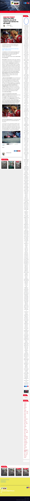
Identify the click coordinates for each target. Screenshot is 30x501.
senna (25, 445)
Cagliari (25, 410)
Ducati (25, 414)
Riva (24, 438)
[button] (28, 11)
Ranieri (25, 435)
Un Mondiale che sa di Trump (4, 163)
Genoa (25, 420)
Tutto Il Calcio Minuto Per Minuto (26, 451)
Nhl (24, 432)
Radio (25, 433)
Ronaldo (25, 439)
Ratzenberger (26, 436)
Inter (24, 423)
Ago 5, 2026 (18, 472)
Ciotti (27, 411)
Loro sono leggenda (25, 468)
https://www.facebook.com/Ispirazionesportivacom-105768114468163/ (5, 480)
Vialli (24, 454)
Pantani (27, 432)
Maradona (25, 429)
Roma (27, 438)
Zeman (25, 457)
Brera (25, 408)
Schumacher (25, 442)
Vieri (26, 454)
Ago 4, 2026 (25, 472)
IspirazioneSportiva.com (15, 6)
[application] (26, 391)
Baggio (25, 405)
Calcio (25, 411)
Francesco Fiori (9, 25)
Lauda (12, 26)
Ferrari (25, 417)
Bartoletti (25, 407)
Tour (24, 448)
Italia (26, 423)
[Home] (1, 11)
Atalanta (25, 404)
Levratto (25, 426)
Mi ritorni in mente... (18, 468)
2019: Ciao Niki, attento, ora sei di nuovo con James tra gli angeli (10, 20)
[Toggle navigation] (15, 12)
